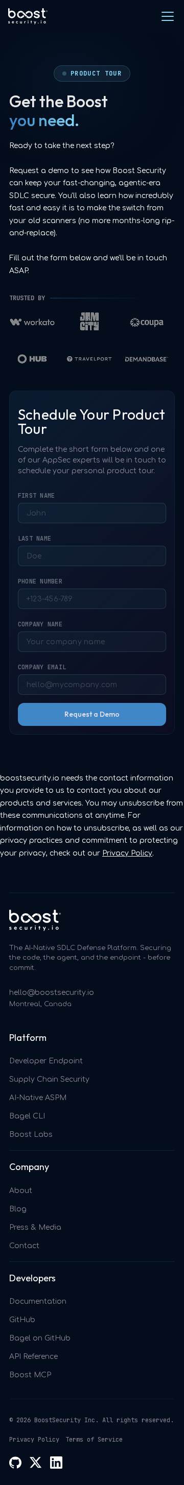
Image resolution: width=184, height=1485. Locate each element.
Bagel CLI (27, 1116)
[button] (165, 16)
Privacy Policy (127, 853)
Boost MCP (30, 1375)
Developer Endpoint (46, 1061)
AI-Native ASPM (37, 1098)
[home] (28, 16)
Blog (18, 1209)
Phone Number (40, 581)
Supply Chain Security (49, 1079)
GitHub (22, 1320)
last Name (34, 538)
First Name (36, 496)
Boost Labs (31, 1134)
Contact (24, 1246)
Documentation (37, 1301)
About (20, 1191)
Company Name (40, 624)
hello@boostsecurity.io (51, 992)
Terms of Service (94, 1439)
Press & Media (35, 1227)
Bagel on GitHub (40, 1338)
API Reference (33, 1356)
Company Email (42, 667)
